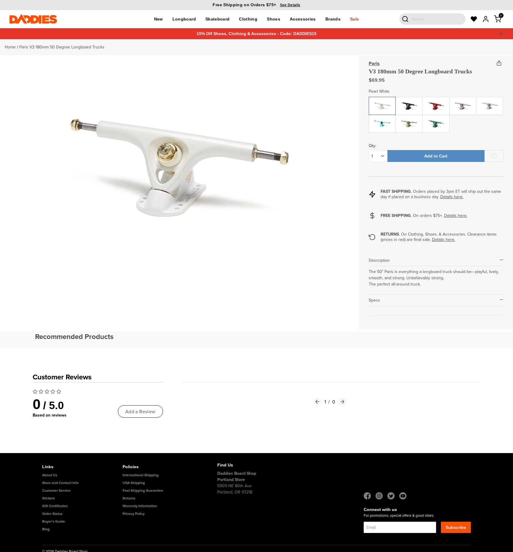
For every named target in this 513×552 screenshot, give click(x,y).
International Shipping (141, 474)
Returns (129, 498)
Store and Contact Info (60, 482)
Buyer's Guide (53, 521)
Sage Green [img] (436, 119)
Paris (374, 63)
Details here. (451, 197)
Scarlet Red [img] (435, 101)
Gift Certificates (55, 505)
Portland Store (231, 479)
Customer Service (56, 490)
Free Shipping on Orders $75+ (256, 4)
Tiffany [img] (382, 119)
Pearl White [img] (382, 101)
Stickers (48, 498)
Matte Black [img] (409, 101)
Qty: (372, 146)
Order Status (52, 513)
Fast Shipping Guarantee (143, 490)
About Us (49, 474)
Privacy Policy (134, 513)
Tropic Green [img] (409, 119)
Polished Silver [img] (463, 104)
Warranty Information (140, 505)
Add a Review (140, 411)
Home (10, 47)
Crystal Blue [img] (490, 101)
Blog (46, 529)
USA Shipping (134, 482)
